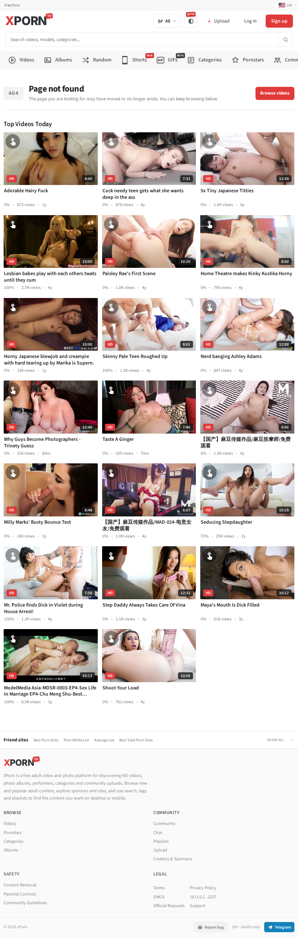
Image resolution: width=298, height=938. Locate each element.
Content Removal (20, 885)
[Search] (285, 39)
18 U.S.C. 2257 (203, 897)
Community (164, 823)
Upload (160, 850)
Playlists (161, 841)
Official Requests (169, 905)
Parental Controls (20, 894)
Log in (250, 20)
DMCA (159, 897)
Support (197, 905)
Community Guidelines (25, 902)
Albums (11, 850)
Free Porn (12, 5)
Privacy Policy (203, 888)
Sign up (279, 20)
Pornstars (12, 832)
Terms (159, 888)
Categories (13, 841)
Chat (157, 832)
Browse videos (275, 93)
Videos (10, 823)
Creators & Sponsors (172, 859)
